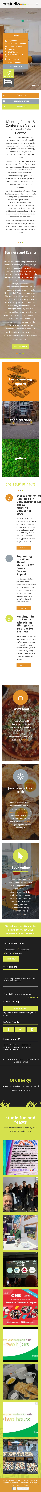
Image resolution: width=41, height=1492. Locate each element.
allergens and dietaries (11, 1049)
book (11, 959)
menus (25, 740)
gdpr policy (16, 1047)
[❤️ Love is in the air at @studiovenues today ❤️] (20, 1456)
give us (20, 347)
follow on (32, 997)
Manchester (24, 950)
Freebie (20, 1008)
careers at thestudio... (10, 1045)
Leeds (8, 953)
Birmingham (10, 950)
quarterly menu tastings (20, 812)
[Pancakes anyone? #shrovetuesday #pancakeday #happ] (20, 1382)
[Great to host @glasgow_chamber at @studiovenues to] (20, 1194)
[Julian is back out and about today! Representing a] (20, 1232)
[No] (38, 1485)
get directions (8, 76)
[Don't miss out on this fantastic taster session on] (20, 1344)
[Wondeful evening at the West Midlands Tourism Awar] (20, 1269)
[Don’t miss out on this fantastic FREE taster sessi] (20, 1419)
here (22, 914)
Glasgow (18, 953)
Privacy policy (23, 1488)
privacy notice (26, 1047)
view (15, 66)
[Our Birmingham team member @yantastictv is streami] (20, 1157)
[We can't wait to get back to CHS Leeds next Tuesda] (20, 1307)
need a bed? (9, 86)
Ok (14, 1488)
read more (24, 547)
